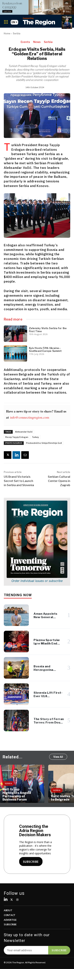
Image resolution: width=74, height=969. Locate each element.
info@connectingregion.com (29, 417)
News (37, 41)
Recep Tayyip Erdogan (16, 437)
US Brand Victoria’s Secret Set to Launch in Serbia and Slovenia (19, 481)
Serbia (16, 33)
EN (13, 22)
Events (25, 41)
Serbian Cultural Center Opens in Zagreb (59, 481)
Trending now (18, 595)
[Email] (25, 455)
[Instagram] (18, 900)
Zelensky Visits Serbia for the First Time (48, 330)
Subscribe (59, 950)
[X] (7, 455)
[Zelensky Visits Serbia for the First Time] (15, 333)
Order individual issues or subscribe (37, 581)
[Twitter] (12, 900)
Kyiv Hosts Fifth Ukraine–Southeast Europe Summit (45, 349)
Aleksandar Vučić (24, 431)
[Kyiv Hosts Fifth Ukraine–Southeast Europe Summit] (15, 353)
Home (7, 33)
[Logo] (38, 21)
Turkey (35, 437)
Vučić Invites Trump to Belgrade (17, 797)
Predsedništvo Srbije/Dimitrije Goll (44, 443)
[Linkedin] (16, 455)
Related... (13, 757)
